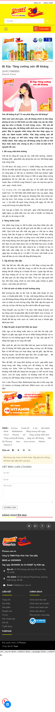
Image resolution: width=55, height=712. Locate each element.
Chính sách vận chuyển (39, 603)
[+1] (30, 450)
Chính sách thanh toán (39, 607)
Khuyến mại (7, 611)
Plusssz (15, 435)
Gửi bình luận (10, 507)
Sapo (16, 646)
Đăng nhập (48, 3)
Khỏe (6, 431)
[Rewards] (7, 704)
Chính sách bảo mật (38, 600)
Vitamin (41, 441)
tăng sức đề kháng (35, 438)
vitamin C (25, 167)
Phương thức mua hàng (39, 615)
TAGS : (5, 428)
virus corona (29, 441)
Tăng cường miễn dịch (39, 435)
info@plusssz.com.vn (19, 585)
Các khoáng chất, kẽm (12, 190)
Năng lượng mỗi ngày (36, 431)
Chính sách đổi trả (37, 611)
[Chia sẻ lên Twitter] (19, 450)
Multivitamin (17, 431)
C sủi (35, 428)
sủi (24, 435)
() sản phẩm (44, 29)
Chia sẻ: (6, 450)
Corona (14, 428)
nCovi (6, 435)
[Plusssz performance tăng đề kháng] (27, 49)
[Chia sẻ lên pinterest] (24, 450)
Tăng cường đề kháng (14, 438)
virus (18, 441)
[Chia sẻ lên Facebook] (13, 450)
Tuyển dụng (7, 626)
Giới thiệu (6, 603)
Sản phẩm (6, 607)
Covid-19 (25, 428)
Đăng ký (37, 3)
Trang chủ (6, 600)
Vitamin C (8, 445)
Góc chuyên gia (8, 619)
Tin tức (5, 615)
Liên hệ (5, 622)
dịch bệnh (45, 428)
